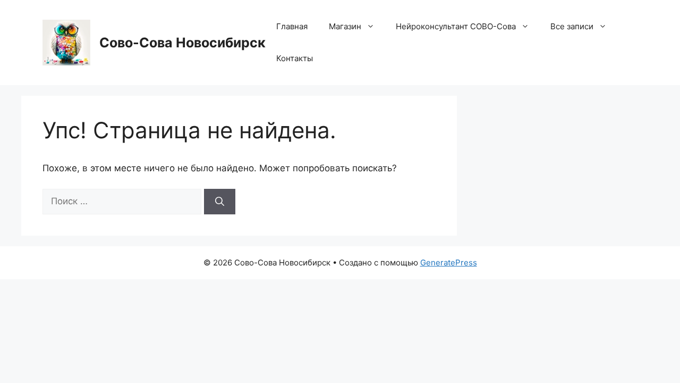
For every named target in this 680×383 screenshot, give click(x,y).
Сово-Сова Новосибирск (182, 43)
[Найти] (219, 201)
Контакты (294, 58)
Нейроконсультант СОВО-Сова (456, 26)
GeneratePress (448, 262)
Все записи (571, 26)
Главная (292, 26)
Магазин (345, 26)
